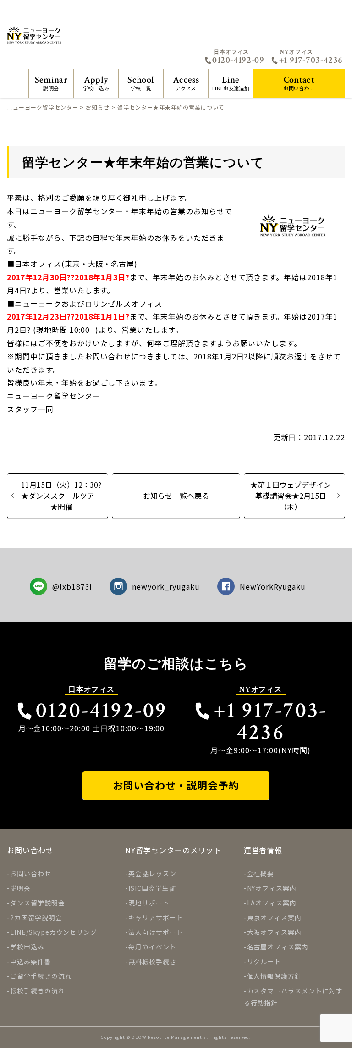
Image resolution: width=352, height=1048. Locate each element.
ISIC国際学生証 (152, 888)
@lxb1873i (72, 586)
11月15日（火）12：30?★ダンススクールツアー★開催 (61, 495)
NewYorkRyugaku (273, 586)
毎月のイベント (152, 946)
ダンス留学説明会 (37, 902)
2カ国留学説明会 (36, 917)
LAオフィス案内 (272, 902)
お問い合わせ (298, 83)
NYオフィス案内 (272, 888)
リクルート (264, 961)
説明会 (51, 83)
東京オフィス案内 (274, 917)
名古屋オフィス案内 (278, 946)
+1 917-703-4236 (311, 60)
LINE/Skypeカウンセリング (53, 932)
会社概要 (261, 873)
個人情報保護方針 (274, 976)
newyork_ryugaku (165, 586)
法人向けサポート (155, 932)
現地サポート (149, 902)
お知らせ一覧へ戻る (176, 495)
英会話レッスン (152, 873)
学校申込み (96, 83)
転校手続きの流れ (37, 990)
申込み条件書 (30, 961)
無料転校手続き (152, 961)
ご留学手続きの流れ (41, 976)
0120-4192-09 (238, 60)
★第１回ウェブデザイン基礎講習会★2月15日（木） (290, 495)
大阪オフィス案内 (274, 932)
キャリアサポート (155, 917)
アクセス (186, 83)
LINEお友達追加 (230, 83)
